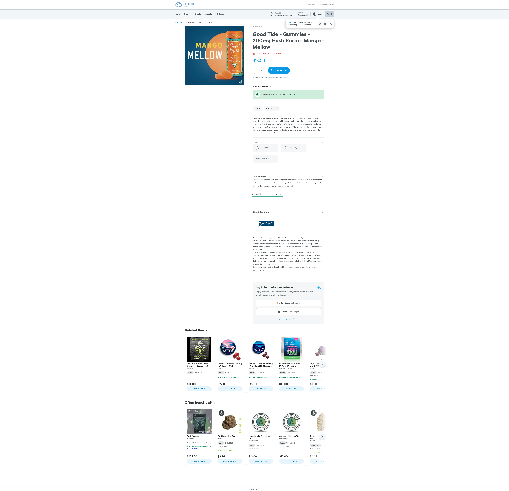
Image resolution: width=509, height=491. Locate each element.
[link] (257, 108)
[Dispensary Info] (271, 14)
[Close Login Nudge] (330, 23)
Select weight (230, 461)
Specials (208, 14)
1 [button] (256, 70)
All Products (189, 23)
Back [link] (179, 23)
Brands (198, 14)
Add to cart (199, 389)
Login (320, 14)
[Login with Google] (320, 23)
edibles (200, 23)
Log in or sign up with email (288, 319)
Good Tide (257, 26)
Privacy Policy (254, 489)
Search (222, 14)
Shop (186, 14)
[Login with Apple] (325, 23)
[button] (310, 23)
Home (177, 14)
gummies (210, 23)
